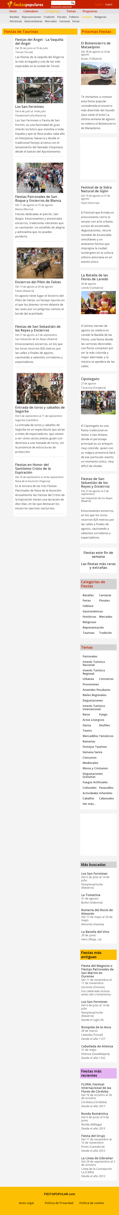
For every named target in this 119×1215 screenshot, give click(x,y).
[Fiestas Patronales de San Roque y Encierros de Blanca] (40, 178)
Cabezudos (106, 798)
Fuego (103, 714)
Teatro (87, 730)
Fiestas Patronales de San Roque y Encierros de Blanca (38, 198)
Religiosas (100, 17)
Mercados (51, 21)
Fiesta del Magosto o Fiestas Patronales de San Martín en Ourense (97, 971)
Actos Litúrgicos (93, 720)
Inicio (13, 11)
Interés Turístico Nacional (94, 663)
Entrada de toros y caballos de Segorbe (40, 409)
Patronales (90, 656)
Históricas (16, 21)
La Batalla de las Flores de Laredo (94, 277)
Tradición (49, 17)
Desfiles (104, 725)
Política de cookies (91, 1203)
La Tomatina (90, 895)
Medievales (90, 763)
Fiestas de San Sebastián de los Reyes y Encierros (38, 328)
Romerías (89, 741)
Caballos (88, 798)
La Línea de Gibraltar (97, 1158)
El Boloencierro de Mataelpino (96, 45)
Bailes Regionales (94, 695)
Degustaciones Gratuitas (93, 775)
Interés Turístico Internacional (94, 707)
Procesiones (91, 684)
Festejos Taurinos (95, 746)
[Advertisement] (39, 535)
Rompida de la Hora (96, 1027)
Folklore (74, 17)
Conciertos (106, 679)
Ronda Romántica (94, 1113)
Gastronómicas (33, 21)
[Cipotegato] (98, 402)
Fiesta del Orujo (93, 1136)
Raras (86, 714)
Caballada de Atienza (97, 1046)
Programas (90, 11)
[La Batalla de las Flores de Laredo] (98, 302)
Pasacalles (106, 787)
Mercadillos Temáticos (98, 736)
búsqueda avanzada (61, 6)
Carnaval (64, 21)
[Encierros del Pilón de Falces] (40, 263)
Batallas (14, 17)
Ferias (75, 21)
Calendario (30, 11)
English (108, 4)
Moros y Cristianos (95, 768)
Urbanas (88, 679)
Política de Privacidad (59, 1203)
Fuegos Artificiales (95, 782)
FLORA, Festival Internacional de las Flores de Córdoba (96, 1087)
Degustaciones (93, 700)
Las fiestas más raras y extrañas (98, 565)
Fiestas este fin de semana (98, 554)
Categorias (52, 11)
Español (99, 4)
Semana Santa (92, 752)
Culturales (90, 787)
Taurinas (86, 17)
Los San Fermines (29, 106)
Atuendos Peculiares (96, 690)
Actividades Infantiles (97, 793)
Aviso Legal (26, 1203)
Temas (71, 11)
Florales (62, 17)
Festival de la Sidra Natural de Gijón (96, 189)
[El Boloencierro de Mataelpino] (98, 73)
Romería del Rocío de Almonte (97, 912)
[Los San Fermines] (40, 90)
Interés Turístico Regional (94, 671)
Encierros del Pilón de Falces (38, 282)
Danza (87, 725)
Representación (31, 17)
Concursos (90, 757)
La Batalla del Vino (95, 932)
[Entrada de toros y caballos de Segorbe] (40, 388)
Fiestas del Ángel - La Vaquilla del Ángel (39, 41)
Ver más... (89, 804)
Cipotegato (90, 378)
